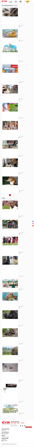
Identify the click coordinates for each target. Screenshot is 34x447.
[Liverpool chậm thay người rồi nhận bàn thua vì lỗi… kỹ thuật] (10, 241)
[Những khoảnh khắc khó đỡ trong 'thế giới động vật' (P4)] (10, 296)
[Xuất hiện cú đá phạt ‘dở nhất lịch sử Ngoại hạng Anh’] (10, 205)
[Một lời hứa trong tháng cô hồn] (10, 283)
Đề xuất (21, 2)
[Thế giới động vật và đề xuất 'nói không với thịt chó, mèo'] (10, 68)
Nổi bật (16, 2)
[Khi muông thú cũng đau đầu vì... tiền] (10, 33)
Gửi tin (28, 1)
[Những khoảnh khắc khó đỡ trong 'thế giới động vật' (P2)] (10, 332)
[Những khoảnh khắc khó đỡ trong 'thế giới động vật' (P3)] (10, 314)
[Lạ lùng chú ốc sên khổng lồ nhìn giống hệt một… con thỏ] (10, 388)
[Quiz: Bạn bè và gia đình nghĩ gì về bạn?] (10, 224)
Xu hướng (10, 2)
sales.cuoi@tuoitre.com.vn (6, 431)
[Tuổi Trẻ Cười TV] (22, 425)
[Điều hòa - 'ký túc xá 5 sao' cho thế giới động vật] (10, 12)
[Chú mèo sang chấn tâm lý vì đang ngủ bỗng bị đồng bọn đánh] (10, 260)
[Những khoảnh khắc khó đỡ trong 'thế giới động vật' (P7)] (10, 144)
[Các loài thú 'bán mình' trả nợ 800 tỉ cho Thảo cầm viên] (10, 48)
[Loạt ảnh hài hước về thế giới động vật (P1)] (10, 89)
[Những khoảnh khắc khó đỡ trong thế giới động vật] (10, 107)
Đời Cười (19, 155)
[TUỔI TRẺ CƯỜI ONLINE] (6, 422)
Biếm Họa (19, 41)
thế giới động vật (15, 5)
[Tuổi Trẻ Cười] (24, 425)
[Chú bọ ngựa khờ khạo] (10, 409)
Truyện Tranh (20, 82)
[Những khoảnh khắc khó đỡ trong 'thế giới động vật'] (10, 350)
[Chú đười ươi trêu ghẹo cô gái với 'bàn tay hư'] (10, 125)
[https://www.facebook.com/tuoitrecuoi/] (20, 425)
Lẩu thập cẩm (19, 26)
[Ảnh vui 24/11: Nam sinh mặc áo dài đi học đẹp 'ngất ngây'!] (10, 367)
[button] (25, 1)
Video (19, 117)
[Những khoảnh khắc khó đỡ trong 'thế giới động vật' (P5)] (10, 181)
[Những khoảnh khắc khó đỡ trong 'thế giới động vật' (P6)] (10, 162)
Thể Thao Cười (19, 217)
